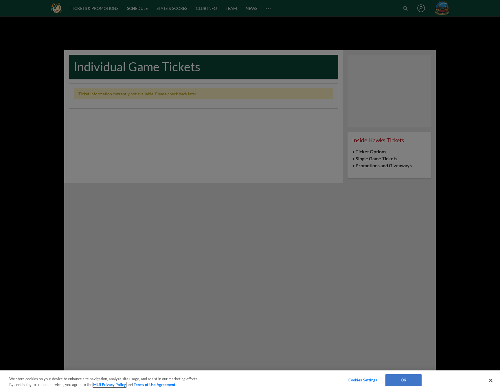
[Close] (490, 380)
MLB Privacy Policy (109, 384)
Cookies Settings (362, 380)
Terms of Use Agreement (154, 384)
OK (403, 380)
